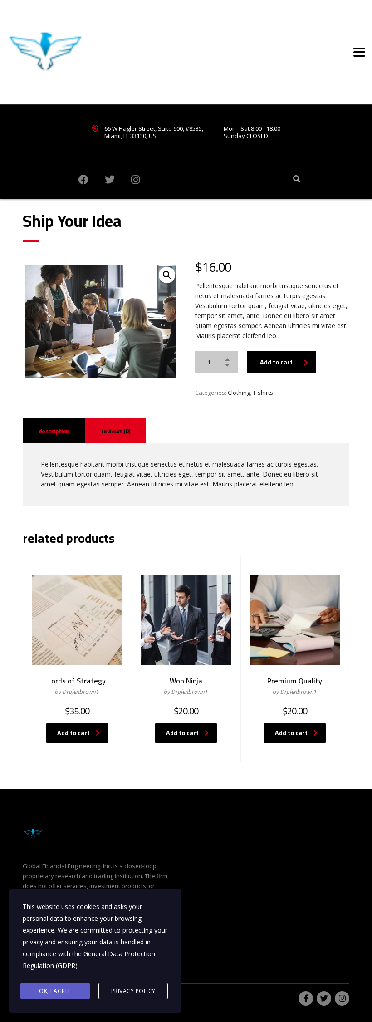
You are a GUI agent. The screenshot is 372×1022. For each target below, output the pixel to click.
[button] (167, 275)
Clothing (239, 392)
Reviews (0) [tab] (115, 431)
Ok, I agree (55, 991)
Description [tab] (54, 431)
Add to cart (276, 362)
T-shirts (263, 392)
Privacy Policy (133, 991)
